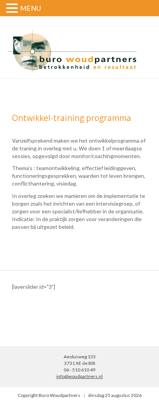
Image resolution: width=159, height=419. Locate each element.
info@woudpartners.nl (79, 376)
